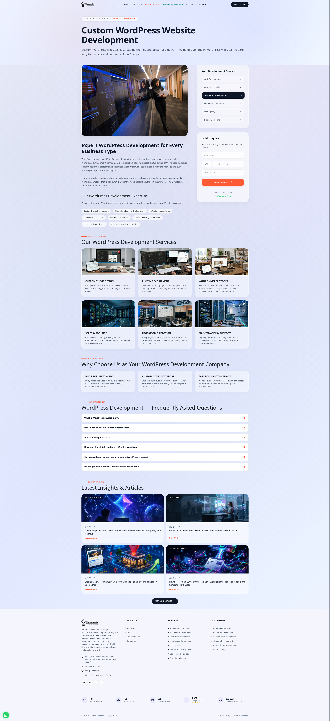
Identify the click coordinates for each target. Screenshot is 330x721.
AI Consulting (219, 649)
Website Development (179, 628)
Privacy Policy (225, 715)
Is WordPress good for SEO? (98, 437)
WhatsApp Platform (173, 4)
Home (126, 4)
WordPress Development (216, 95)
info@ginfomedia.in (94, 671)
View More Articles (163, 601)
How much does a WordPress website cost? (106, 427)
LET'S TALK (238, 4)
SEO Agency (209, 111)
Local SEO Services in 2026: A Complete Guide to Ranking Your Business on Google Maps (121, 583)
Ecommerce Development (181, 632)
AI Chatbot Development (224, 632)
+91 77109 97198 (92, 666)
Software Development (180, 636)
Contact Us (131, 641)
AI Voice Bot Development (224, 636)
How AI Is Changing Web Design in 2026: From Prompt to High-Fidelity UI (204, 530)
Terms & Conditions (241, 715)
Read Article (90, 538)
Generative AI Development (225, 645)
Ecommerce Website (213, 87)
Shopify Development (214, 103)
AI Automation (152, 4)
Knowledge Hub (134, 636)
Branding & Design (178, 658)
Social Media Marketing (180, 654)
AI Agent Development (223, 641)
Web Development (100, 19)
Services (136, 4)
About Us (131, 628)
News (129, 632)
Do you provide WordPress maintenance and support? (112, 466)
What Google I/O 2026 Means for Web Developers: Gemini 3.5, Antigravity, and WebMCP (123, 532)
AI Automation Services (223, 628)
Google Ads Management (181, 649)
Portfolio (191, 4)
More (201, 4)
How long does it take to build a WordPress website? (111, 447)
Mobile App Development (181, 641)
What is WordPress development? (101, 417)
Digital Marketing (212, 119)
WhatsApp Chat (224, 196)
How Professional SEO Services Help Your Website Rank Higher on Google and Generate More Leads (207, 583)
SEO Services (175, 645)
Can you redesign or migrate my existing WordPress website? (116, 457)
